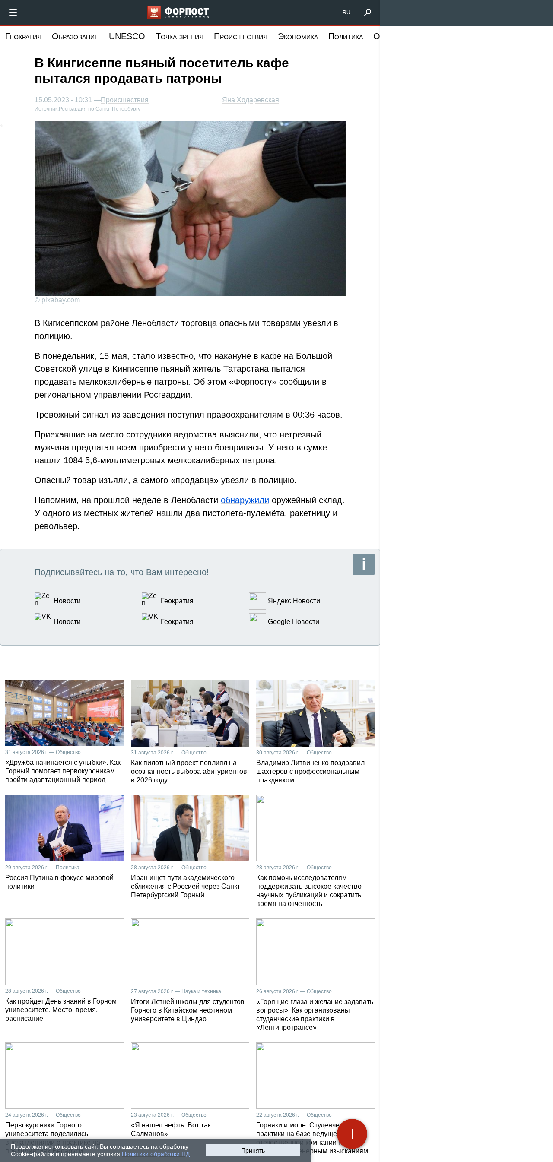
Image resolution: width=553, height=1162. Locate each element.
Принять (253, 1150)
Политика (345, 36)
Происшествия (240, 36)
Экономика (298, 36)
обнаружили (245, 500)
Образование (75, 36)
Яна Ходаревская (250, 100)
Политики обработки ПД (156, 1153)
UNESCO (127, 36)
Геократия (23, 36)
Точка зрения (179, 36)
